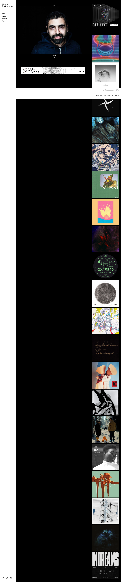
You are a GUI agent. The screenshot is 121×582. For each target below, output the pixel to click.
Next (54, 5)
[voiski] (54, 53)
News (3, 13)
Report (4, 21)
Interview (4, 16)
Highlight (4, 18)
